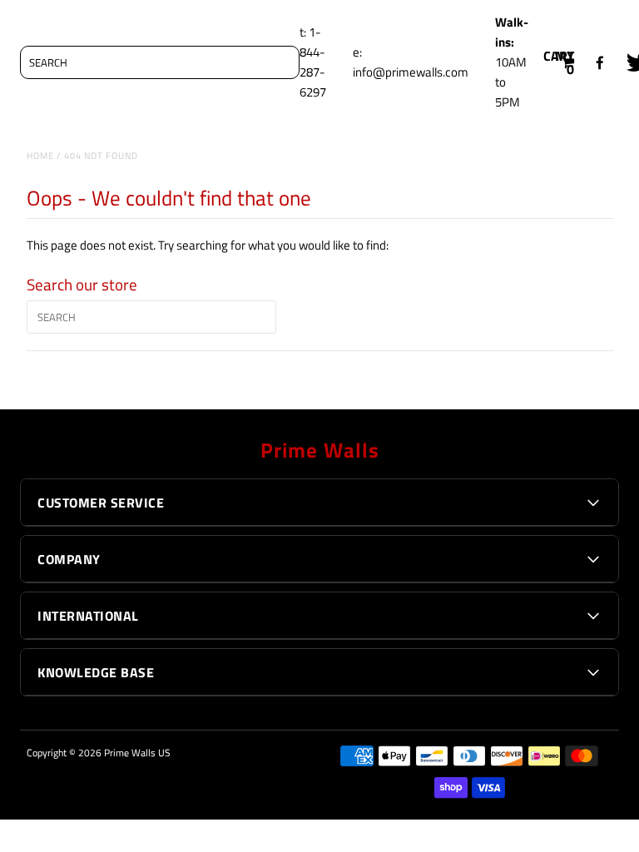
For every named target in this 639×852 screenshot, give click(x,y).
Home (40, 155)
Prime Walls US (137, 752)
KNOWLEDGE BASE (95, 672)
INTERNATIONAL (88, 616)
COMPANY (69, 559)
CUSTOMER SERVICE (100, 503)
